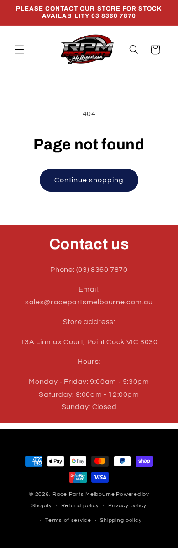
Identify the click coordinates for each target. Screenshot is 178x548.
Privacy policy (127, 505)
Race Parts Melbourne (83, 494)
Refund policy (80, 505)
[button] (19, 49)
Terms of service (68, 520)
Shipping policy (120, 520)
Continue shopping (89, 180)
